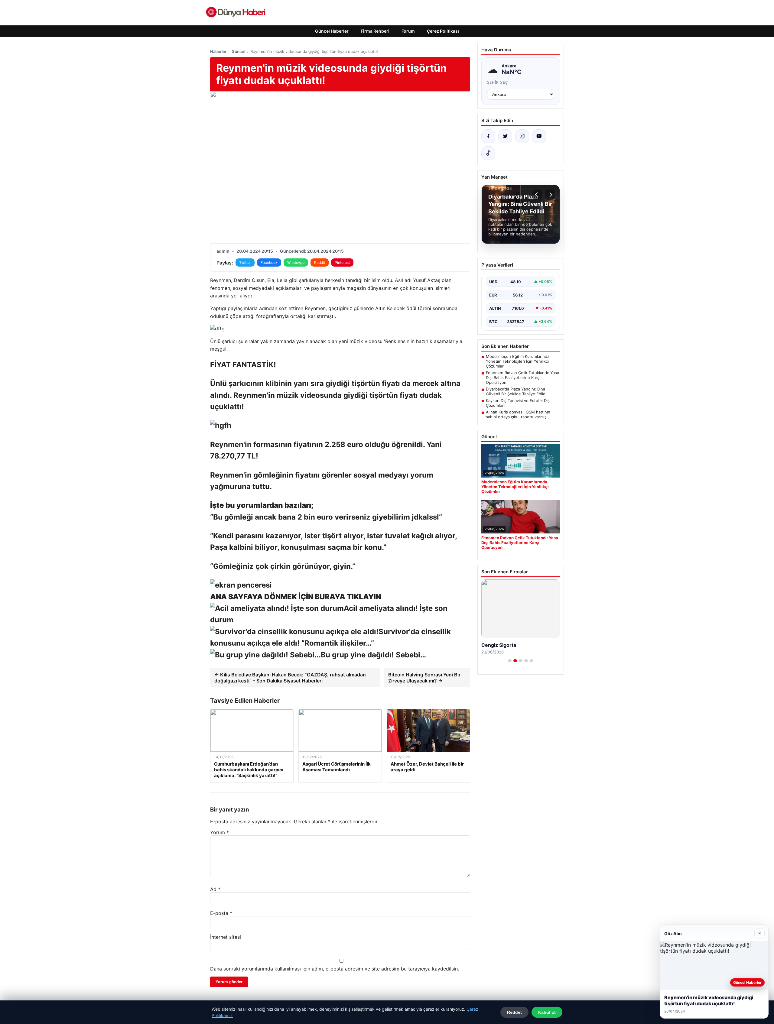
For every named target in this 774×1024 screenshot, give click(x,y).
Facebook (269, 262)
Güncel (238, 51)
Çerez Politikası (443, 31)
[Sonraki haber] (550, 195)
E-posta (221, 913)
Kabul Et (547, 1012)
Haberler (218, 51)
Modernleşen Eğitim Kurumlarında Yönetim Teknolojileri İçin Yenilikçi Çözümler (517, 361)
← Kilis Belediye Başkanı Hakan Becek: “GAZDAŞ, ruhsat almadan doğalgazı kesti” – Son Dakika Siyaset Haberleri (290, 678)
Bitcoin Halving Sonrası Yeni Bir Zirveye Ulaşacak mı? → (424, 678)
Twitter (245, 262)
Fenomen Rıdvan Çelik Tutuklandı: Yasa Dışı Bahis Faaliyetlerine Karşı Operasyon (522, 377)
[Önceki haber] (537, 195)
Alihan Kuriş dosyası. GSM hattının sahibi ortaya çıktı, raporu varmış (518, 414)
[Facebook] (488, 136)
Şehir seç (498, 82)
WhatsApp (295, 262)
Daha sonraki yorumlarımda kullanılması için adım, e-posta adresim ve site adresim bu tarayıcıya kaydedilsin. (334, 969)
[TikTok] (488, 153)
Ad (215, 889)
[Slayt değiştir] (510, 660)
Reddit (319, 262)
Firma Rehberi (375, 31)
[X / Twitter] (505, 136)
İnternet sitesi (225, 937)
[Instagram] (522, 136)
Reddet (514, 1012)
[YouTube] (539, 136)
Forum (408, 31)
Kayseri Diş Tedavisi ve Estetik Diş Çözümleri (518, 403)
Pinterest (342, 262)
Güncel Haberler (332, 31)
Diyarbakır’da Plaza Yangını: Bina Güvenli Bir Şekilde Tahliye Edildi (516, 391)
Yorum (219, 832)
